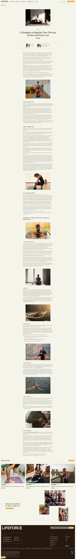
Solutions (17, 1)
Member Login (16, 537)
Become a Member (71, 1)
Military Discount (17, 540)
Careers (8, 548)
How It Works (12, 1)
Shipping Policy (17, 548)
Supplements (23, 1)
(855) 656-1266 (8, 537)
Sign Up (71, 527)
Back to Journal (71, 460)
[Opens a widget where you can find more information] (3, 557)
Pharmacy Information (28, 548)
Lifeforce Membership (54, 536)
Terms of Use (4, 548)
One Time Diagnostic (53, 538)
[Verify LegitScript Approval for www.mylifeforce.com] (72, 552)
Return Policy (22, 548)
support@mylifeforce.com (7, 541)
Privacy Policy (12, 548)
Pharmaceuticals (30, 1)
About (36, 1)
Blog (66, 540)
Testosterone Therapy (54, 540)
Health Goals (68, 536)
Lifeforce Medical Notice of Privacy (36, 548)
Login (62, 1)
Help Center (16, 538)
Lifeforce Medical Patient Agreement (47, 548)
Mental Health (4, 484)
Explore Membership (9, 508)
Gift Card (51, 545)
